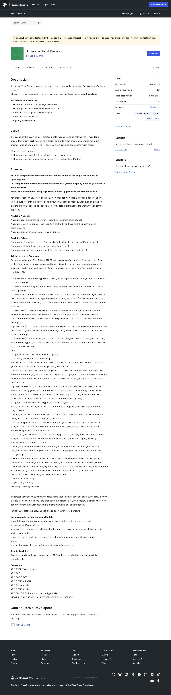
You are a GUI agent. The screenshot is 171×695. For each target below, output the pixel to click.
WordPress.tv (79, 663)
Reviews (30, 67)
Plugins (44, 659)
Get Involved (108, 650)
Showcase (45, 650)
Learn (74, 650)
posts (149, 119)
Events (105, 655)
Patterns (45, 663)
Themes (44, 655)
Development (64, 67)
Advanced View (123, 126)
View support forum (125, 172)
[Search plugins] (39, 22)
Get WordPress (158, 4)
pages (156, 113)
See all (157, 149)
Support (156, 67)
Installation (46, 67)
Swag (105, 663)
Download (154, 53)
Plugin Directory (18, 13)
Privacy (14, 663)
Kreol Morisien (42, 678)
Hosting (14, 659)
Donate (106, 659)
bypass (139, 113)
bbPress (137, 659)
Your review (121, 149)
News (13, 655)
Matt (136, 655)
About (13, 650)
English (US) (155, 107)
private (156, 119)
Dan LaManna (36, 55)
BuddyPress (139, 663)
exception (148, 113)
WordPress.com (141, 650)
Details (16, 67)
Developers (77, 659)
